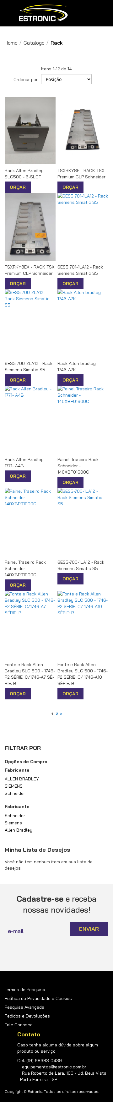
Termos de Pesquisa (25, 989)
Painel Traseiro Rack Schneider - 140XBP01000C (25, 568)
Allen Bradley (18, 830)
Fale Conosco (19, 1025)
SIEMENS (14, 786)
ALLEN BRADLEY (22, 779)
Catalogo (34, 43)
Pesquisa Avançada (24, 1007)
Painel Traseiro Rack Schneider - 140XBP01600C (78, 466)
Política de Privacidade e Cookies (38, 998)
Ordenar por (25, 79)
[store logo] (43, 13)
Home (11, 43)
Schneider (15, 793)
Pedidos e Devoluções (27, 1016)
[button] (36, 187)
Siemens (13, 823)
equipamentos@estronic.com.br (54, 1067)
